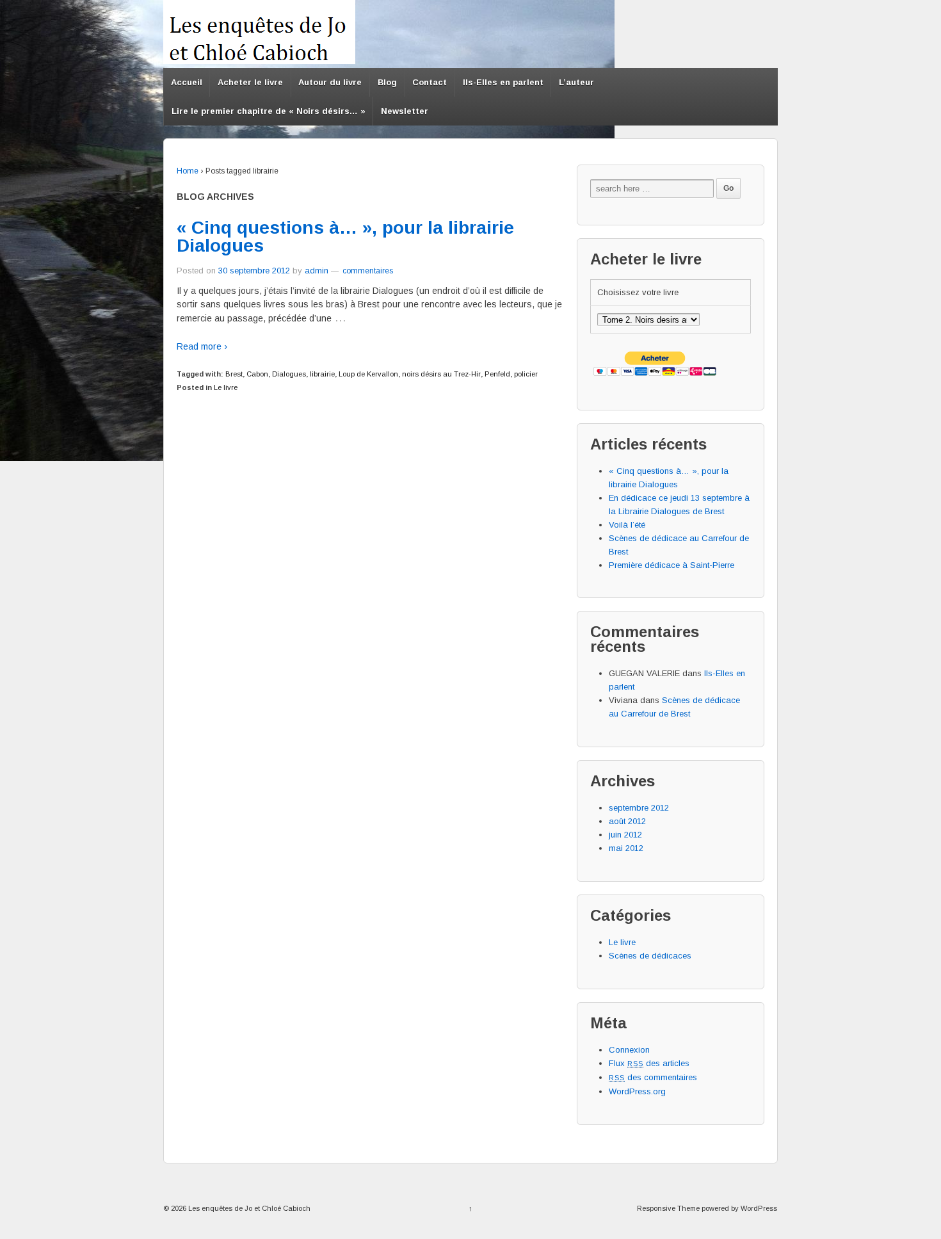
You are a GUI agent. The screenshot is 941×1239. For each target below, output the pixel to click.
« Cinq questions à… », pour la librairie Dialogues (345, 236)
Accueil (186, 82)
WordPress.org (637, 1091)
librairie (322, 374)
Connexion (629, 1050)
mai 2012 (626, 848)
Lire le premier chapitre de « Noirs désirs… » (269, 111)
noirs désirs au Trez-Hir (441, 374)
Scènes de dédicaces (650, 955)
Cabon (257, 374)
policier (526, 374)
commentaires (367, 270)
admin (316, 270)
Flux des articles (649, 1063)
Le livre (225, 387)
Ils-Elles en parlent (503, 82)
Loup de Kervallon (368, 374)
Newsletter (404, 111)
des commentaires (653, 1077)
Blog (387, 82)
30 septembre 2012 (254, 270)
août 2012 (627, 821)
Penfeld (497, 374)
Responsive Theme (668, 1208)
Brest (234, 374)
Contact (429, 82)
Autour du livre (330, 82)
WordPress (759, 1208)
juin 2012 (625, 834)
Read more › (202, 346)
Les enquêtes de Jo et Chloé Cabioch (248, 1208)
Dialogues (289, 374)
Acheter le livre (250, 82)
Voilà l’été (627, 525)
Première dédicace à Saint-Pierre (671, 565)
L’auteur (576, 82)
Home (187, 170)
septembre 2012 (639, 808)
